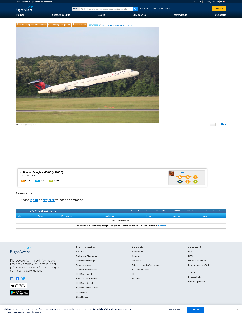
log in (34, 200)
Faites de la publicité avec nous (145, 265)
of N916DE (27, 181)
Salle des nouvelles (140, 270)
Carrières (136, 256)
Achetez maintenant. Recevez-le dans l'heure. (207, 211)
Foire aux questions (196, 281)
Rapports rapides (83, 265)
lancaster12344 (182, 173)
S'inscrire (218, 8)
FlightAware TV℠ (83, 292)
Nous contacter (195, 277)
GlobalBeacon (82, 297)
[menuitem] (20, 15)
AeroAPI (80, 252)
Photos (191, 252)
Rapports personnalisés (86, 270)
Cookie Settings (175, 310)
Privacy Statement (32, 312)
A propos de (137, 252)
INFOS (191, 256)
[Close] (237, 310)
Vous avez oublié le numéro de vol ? (154, 9)
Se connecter (46, 2)
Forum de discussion (197, 261)
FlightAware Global (84, 283)
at (55, 181)
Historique (136, 261)
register (49, 200)
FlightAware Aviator (85, 274)
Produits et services (85, 247)
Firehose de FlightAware (86, 256)
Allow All (195, 310)
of (41, 181)
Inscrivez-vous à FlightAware (28, 2)
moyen (21, 125)
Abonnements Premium (87, 279)
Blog (134, 274)
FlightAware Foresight (86, 261)
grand (27, 125)
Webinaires (137, 279)
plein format (36, 125)
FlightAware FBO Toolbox (87, 287)
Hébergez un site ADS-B (199, 265)
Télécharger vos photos (60, 24)
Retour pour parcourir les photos (32, 24)
